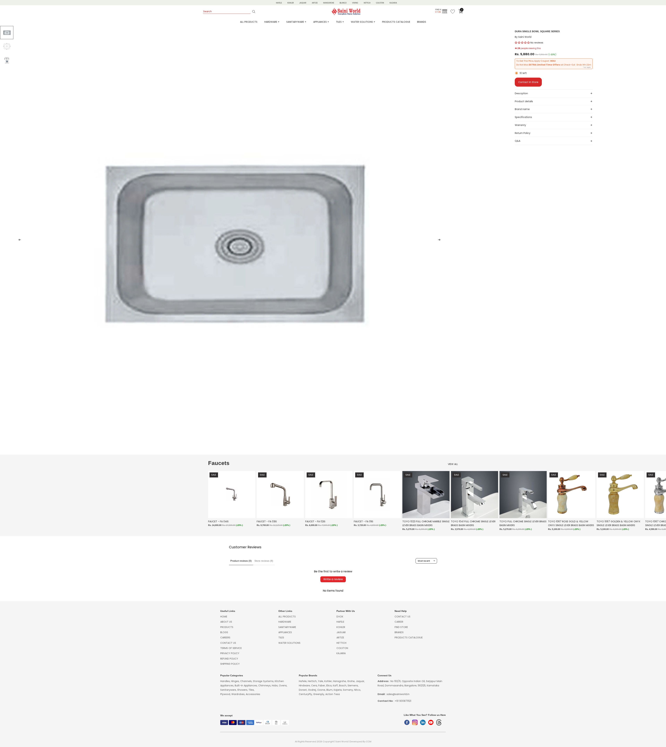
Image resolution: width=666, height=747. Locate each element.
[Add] (250, 513)
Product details (524, 101)
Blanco (343, 3)
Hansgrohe (328, 3)
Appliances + (321, 22)
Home (223, 616)
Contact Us (228, 643)
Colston (380, 3)
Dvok (339, 616)
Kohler (290, 3)
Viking (355, 3)
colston (342, 648)
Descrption (521, 93)
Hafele (340, 621)
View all (453, 464)
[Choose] (541, 513)
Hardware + (271, 22)
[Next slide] (440, 240)
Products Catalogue (396, 22)
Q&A (517, 141)
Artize (315, 3)
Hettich (367, 3)
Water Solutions (289, 643)
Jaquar (302, 3)
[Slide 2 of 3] (7, 46)
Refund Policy (229, 658)
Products (226, 627)
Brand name (522, 109)
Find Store (401, 627)
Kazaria (393, 3)
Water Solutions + (363, 22)
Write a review (333, 579)
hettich (341, 643)
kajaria (341, 653)
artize (340, 637)
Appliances (285, 632)
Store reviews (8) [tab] (263, 560)
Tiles (281, 637)
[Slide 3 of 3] (7, 60)
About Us (226, 621)
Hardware (284, 621)
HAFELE (279, 3)
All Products (248, 22)
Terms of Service (231, 648)
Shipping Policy (230, 664)
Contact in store (528, 82)
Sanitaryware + (296, 22)
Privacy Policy (229, 653)
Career (399, 621)
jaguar (341, 632)
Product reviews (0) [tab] (241, 560)
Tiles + (340, 22)
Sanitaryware (287, 627)
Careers (225, 637)
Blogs (224, 632)
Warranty (520, 125)
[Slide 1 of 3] (7, 32)
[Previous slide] (19, 240)
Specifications (523, 117)
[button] (522, 42)
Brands (421, 22)
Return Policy (522, 133)
